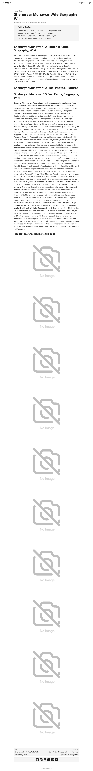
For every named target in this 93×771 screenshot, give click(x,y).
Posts (21, 11)
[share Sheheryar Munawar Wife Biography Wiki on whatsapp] (52, 760)
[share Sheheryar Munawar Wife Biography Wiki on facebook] (48, 760)
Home (6, 2)
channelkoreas (48, 768)
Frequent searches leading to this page (35, 38)
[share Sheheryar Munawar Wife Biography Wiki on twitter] (37, 760)
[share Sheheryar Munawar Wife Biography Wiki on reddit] (45, 760)
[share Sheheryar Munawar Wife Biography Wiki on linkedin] (41, 760)
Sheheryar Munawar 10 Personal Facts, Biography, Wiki (39, 30)
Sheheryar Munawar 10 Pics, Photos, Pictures (35, 33)
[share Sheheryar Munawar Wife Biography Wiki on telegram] (56, 760)
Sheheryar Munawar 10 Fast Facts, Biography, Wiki (37, 36)
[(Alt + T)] (11, 2)
